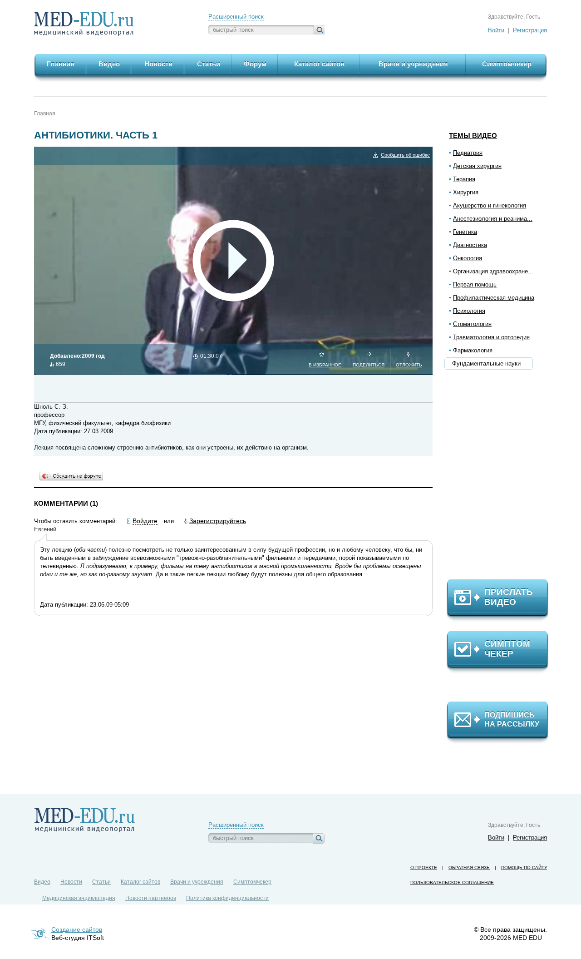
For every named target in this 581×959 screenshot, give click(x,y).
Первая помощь (475, 284)
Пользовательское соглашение (452, 882)
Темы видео (473, 135)
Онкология (467, 258)
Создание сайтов (76, 929)
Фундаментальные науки (486, 363)
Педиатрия (468, 152)
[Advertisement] (501, 477)
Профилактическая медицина (493, 297)
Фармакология (472, 350)
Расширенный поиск (236, 16)
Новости (71, 882)
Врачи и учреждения (196, 882)
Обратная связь (469, 867)
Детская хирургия (477, 166)
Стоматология (472, 324)
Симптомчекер (252, 882)
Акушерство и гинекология (489, 205)
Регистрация (530, 30)
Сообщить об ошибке (405, 155)
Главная (44, 113)
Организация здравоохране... (493, 271)
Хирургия (465, 192)
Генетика (465, 231)
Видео (42, 882)
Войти (496, 30)
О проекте (423, 867)
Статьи (101, 882)
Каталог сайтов (140, 882)
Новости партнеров (150, 898)
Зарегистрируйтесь (217, 520)
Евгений (45, 529)
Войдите (145, 520)
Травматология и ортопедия (491, 337)
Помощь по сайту (524, 867)
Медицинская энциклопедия (78, 898)
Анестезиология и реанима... (492, 218)
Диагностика (470, 245)
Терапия (464, 179)
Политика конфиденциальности (227, 898)
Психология (469, 310)
